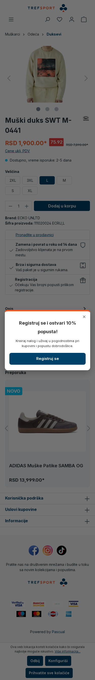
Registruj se (47, 358)
